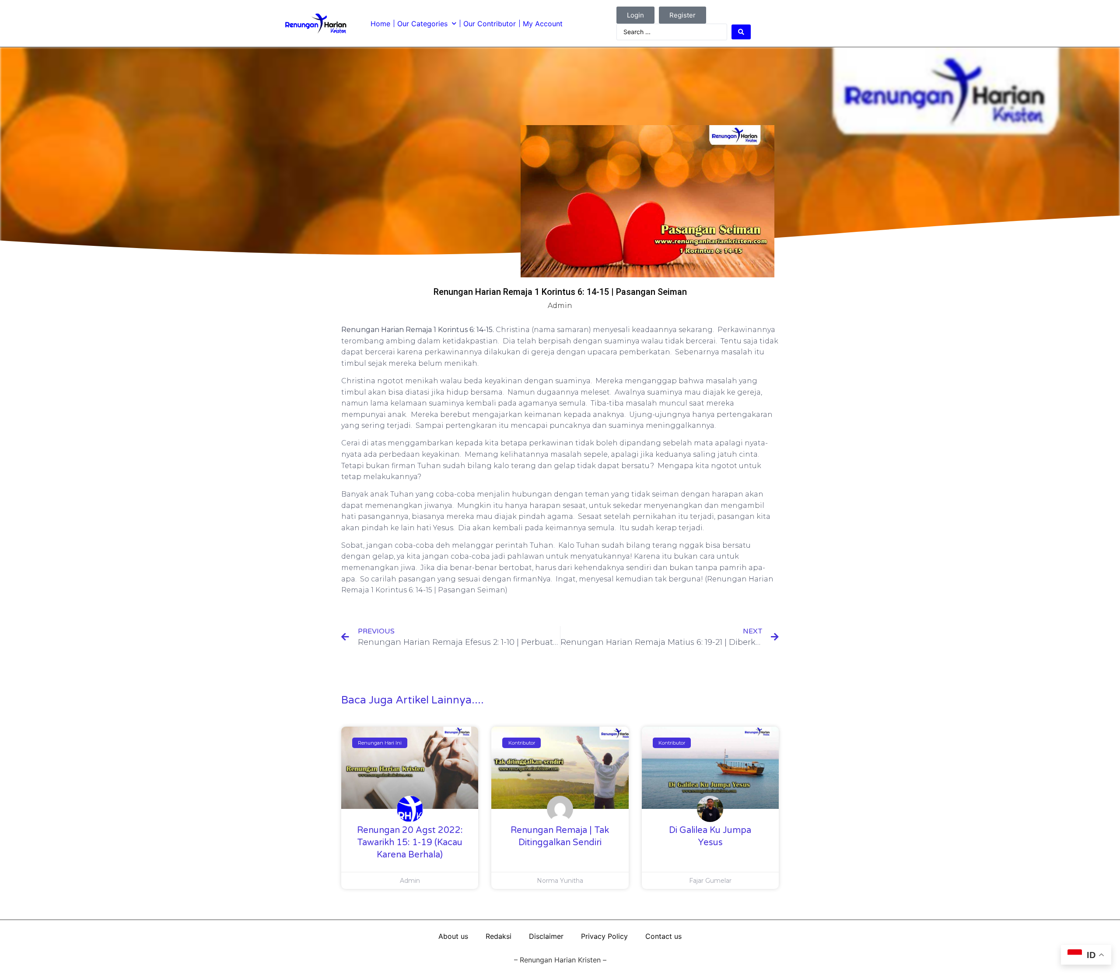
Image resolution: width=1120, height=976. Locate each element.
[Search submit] (741, 31)
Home (380, 23)
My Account (543, 23)
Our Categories (422, 23)
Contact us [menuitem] (663, 936)
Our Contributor (489, 23)
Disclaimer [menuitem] (546, 936)
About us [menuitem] (453, 936)
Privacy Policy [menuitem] (604, 936)
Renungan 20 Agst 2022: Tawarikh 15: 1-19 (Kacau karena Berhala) (410, 842)
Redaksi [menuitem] (498, 936)
